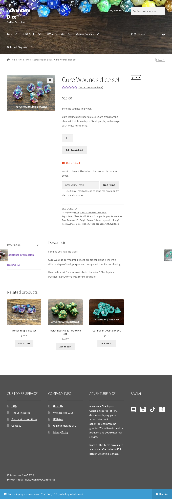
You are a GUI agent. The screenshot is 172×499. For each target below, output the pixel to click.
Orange (98, 216)
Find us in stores (20, 412)
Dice (9, 34)
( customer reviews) (91, 87)
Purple (106, 216)
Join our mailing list (64, 425)
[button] (50, 80)
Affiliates (58, 419)
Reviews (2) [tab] (13, 264)
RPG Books (29, 34)
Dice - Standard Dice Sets (39, 59)
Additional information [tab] (20, 254)
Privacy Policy (60, 432)
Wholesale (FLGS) (63, 412)
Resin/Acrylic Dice (71, 223)
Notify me (109, 184)
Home (14, 59)
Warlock (114, 223)
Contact (16, 425)
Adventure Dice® (18, 13)
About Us (58, 406)
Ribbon (85, 223)
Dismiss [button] (163, 494)
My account (116, 10)
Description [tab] (13, 244)
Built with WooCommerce (40, 479)
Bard (70, 216)
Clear (76, 216)
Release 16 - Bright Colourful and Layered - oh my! (93, 220)
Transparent (102, 223)
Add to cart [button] (24, 343)
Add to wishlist (74, 150)
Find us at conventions (24, 419)
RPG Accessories (56, 34)
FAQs (14, 406)
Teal (92, 223)
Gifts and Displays (17, 47)
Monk (90, 216)
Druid (83, 216)
